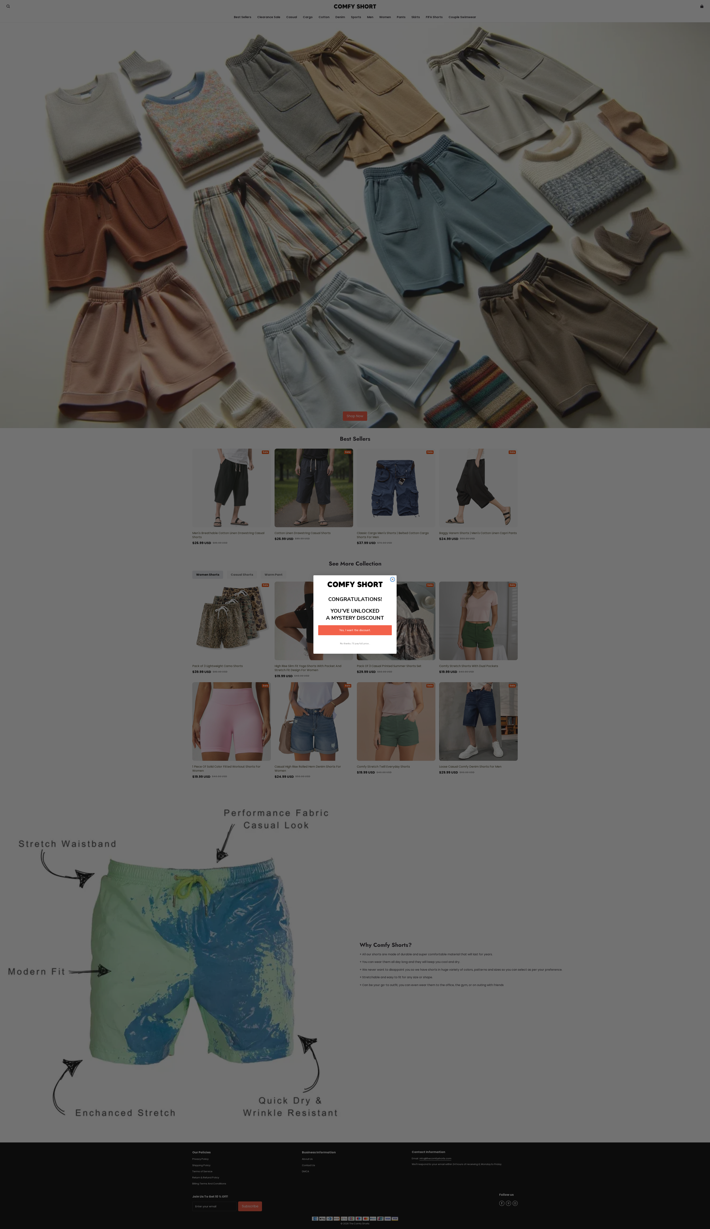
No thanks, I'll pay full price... (355, 643)
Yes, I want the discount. (355, 630)
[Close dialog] (392, 579)
